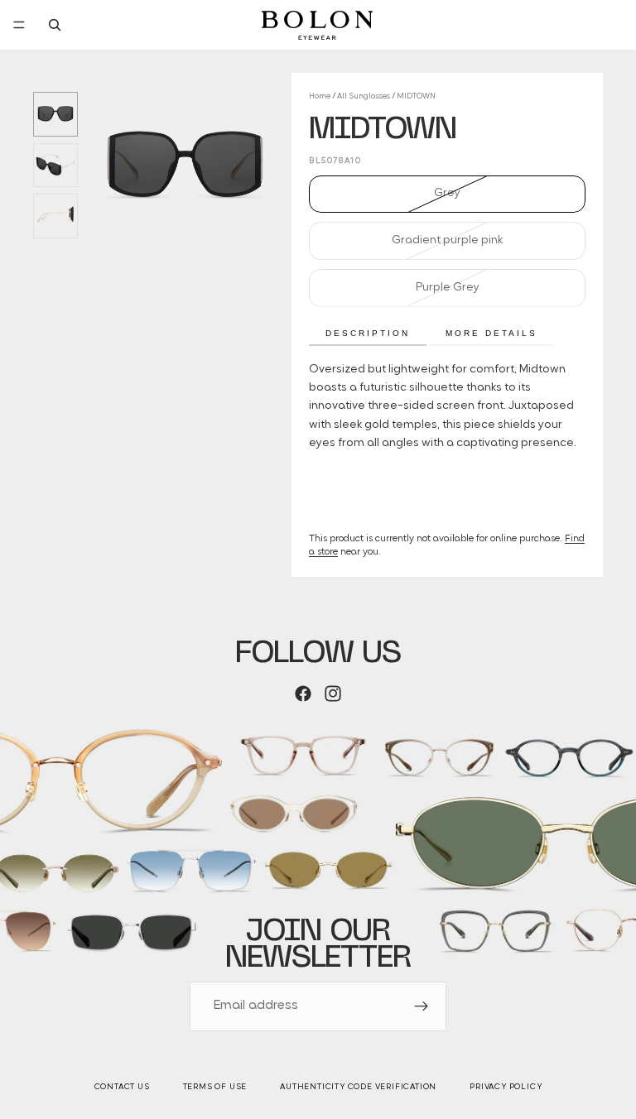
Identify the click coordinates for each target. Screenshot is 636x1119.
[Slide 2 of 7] (55, 165)
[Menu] (19, 25)
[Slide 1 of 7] (55, 114)
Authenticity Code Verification (358, 1087)
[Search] (54, 25)
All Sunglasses (363, 96)
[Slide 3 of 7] (55, 216)
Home (319, 96)
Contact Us (122, 1087)
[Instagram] (333, 694)
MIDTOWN (416, 96)
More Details (491, 333)
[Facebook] (303, 694)
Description (367, 333)
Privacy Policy (506, 1087)
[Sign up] (421, 1006)
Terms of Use (215, 1087)
